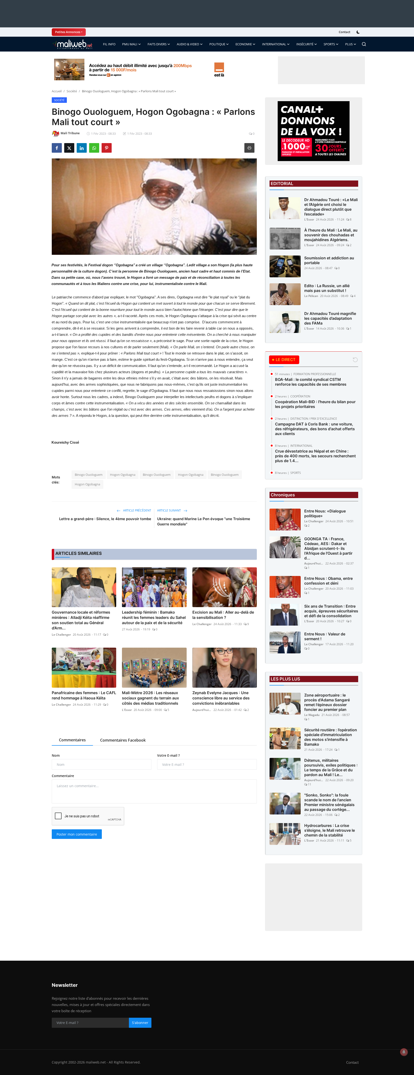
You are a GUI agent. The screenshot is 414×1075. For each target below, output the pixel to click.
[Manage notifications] (404, 1052)
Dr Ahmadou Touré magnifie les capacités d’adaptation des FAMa (330, 318)
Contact (344, 32)
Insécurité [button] (304, 44)
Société (72, 91)
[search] (364, 44)
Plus (349, 44)
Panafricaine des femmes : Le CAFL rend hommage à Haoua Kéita (84, 695)
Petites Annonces (67, 32)
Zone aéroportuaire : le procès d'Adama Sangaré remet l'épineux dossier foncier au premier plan (327, 702)
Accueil (57, 91)
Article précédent (136, 510)
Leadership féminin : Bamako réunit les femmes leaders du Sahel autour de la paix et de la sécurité (154, 617)
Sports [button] (329, 44)
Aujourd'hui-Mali (202, 710)
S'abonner (140, 1022)
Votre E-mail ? (168, 755)
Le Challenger (61, 635)
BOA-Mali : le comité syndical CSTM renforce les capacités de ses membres (310, 382)
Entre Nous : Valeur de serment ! (324, 636)
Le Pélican (311, 296)
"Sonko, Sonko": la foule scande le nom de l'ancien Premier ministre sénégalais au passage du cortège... (329, 802)
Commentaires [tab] (72, 740)
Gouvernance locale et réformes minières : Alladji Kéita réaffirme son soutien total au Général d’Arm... (81, 620)
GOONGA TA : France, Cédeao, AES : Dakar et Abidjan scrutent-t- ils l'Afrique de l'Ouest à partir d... (328, 548)
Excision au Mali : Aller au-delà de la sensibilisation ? (223, 615)
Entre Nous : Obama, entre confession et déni (328, 581)
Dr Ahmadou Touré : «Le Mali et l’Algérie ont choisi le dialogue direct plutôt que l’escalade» (331, 206)
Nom (56, 755)
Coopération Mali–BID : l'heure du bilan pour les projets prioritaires (315, 404)
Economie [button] (244, 44)
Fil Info (109, 44)
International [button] (274, 44)
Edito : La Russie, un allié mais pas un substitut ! (327, 288)
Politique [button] (217, 44)
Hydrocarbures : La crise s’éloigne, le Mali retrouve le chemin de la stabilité (329, 830)
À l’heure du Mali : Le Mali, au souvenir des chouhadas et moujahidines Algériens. (330, 235)
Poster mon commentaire (77, 834)
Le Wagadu (312, 715)
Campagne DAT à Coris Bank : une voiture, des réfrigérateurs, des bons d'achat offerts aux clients (315, 429)
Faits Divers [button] (157, 44)
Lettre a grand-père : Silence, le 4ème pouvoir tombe (105, 519)
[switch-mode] (358, 32)
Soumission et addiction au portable (329, 260)
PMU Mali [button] (129, 44)
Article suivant (169, 510)
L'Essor (127, 710)
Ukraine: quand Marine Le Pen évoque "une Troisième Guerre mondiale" (203, 521)
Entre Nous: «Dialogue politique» (325, 513)
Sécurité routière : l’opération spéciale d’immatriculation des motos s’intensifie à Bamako (330, 737)
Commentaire (63, 775)
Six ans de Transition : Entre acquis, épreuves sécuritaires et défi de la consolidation (331, 611)
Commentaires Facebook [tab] (123, 740)
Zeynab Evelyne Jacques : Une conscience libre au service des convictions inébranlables (221, 698)
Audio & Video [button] (188, 44)
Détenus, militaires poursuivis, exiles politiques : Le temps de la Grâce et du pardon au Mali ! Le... (331, 767)
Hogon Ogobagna (122, 474)
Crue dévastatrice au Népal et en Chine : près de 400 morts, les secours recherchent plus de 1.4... (315, 456)
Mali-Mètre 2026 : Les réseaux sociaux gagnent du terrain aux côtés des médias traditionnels (150, 698)
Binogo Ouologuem (89, 474)
